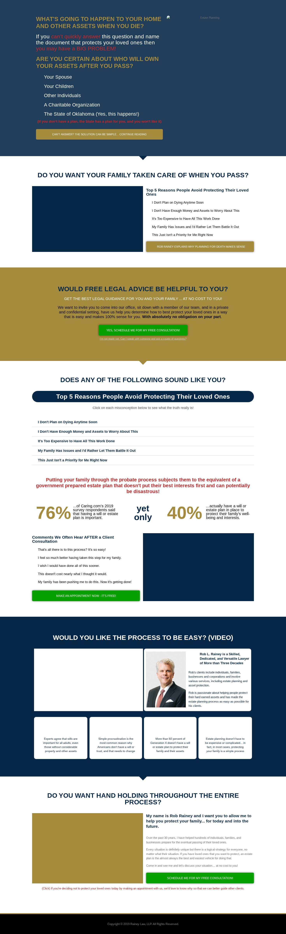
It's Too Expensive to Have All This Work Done (76, 441)
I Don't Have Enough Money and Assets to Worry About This (88, 432)
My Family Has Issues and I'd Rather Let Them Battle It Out (87, 451)
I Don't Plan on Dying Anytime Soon (67, 422)
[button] (99, 134)
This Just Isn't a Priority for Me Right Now (72, 460)
